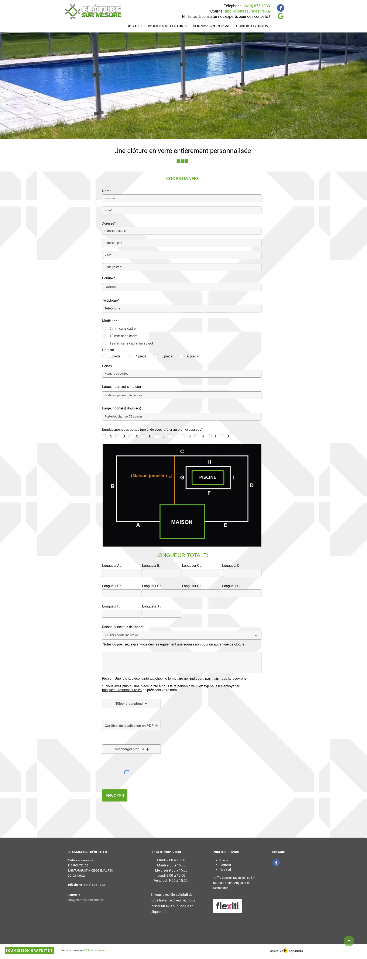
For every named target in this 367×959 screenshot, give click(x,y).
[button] (167, 26)
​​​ (122, 690)
